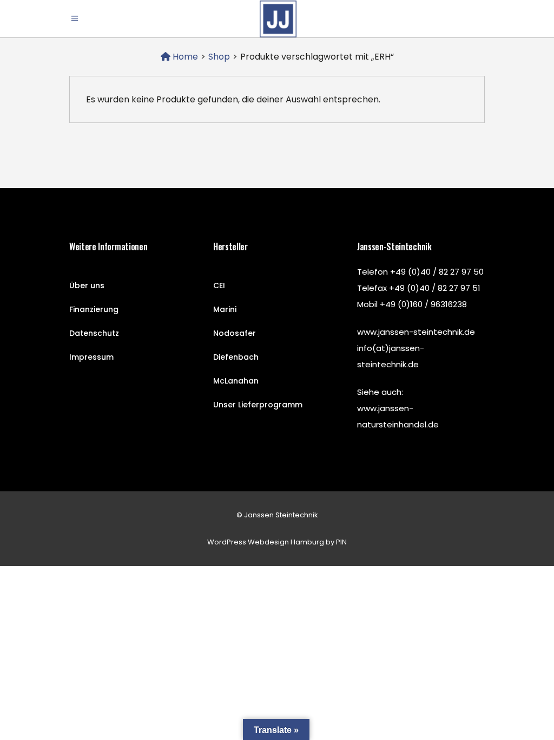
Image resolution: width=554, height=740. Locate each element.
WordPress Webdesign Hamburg (265, 542)
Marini (224, 309)
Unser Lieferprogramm (257, 404)
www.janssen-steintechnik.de (416, 331)
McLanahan (236, 380)
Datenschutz (94, 333)
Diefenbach (236, 357)
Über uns (86, 285)
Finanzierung (93, 309)
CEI (219, 285)
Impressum (91, 357)
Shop (219, 56)
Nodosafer (234, 333)
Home (184, 56)
